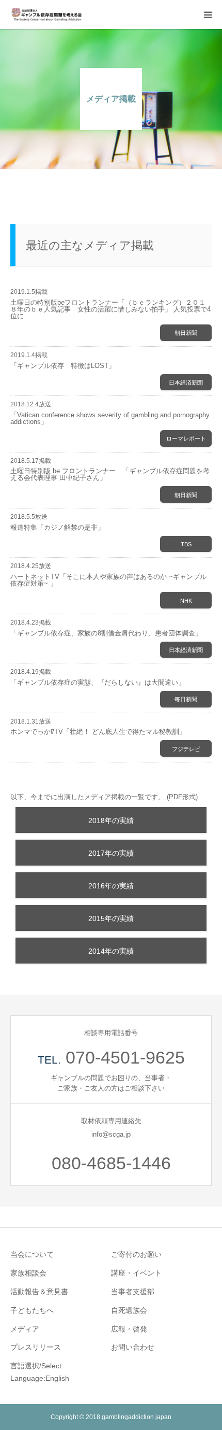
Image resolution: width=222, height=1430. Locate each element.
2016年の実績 (111, 886)
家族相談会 (28, 1273)
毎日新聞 (186, 699)
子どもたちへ (32, 1310)
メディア (24, 1329)
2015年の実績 (111, 918)
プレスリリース (35, 1347)
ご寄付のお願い (136, 1254)
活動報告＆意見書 (39, 1291)
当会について (32, 1254)
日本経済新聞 (186, 382)
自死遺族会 (129, 1310)
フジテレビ (186, 749)
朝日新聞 (186, 333)
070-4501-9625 (125, 1057)
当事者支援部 (132, 1291)
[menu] (207, 14)
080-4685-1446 (111, 1163)
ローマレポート (186, 438)
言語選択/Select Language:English (39, 1372)
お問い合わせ (132, 1347)
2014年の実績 (111, 951)
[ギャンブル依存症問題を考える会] (46, 14)
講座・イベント (136, 1273)
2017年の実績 (111, 853)
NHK (186, 601)
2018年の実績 (111, 820)
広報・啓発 (129, 1329)
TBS (186, 544)
